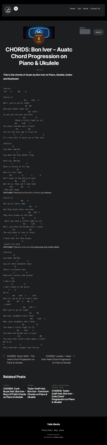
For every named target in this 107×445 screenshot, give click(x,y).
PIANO (66, 385)
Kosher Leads (58, 437)
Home (72, 8)
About (85, 8)
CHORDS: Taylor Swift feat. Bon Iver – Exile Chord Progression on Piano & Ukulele (63, 396)
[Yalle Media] (8, 12)
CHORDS (6, 385)
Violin (61, 387)
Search (82, 28)
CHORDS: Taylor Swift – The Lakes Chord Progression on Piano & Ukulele (20, 359)
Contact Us (95, 8)
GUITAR (61, 385)
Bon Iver (40, 70)
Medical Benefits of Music (29, 193)
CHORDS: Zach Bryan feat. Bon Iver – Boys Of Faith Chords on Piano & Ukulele (14, 392)
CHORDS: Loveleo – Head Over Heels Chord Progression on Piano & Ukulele (56, 359)
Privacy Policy (47, 430)
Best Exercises (24, 247)
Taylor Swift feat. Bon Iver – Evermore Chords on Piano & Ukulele (38, 392)
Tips (79, 8)
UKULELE (55, 387)
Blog (55, 430)
